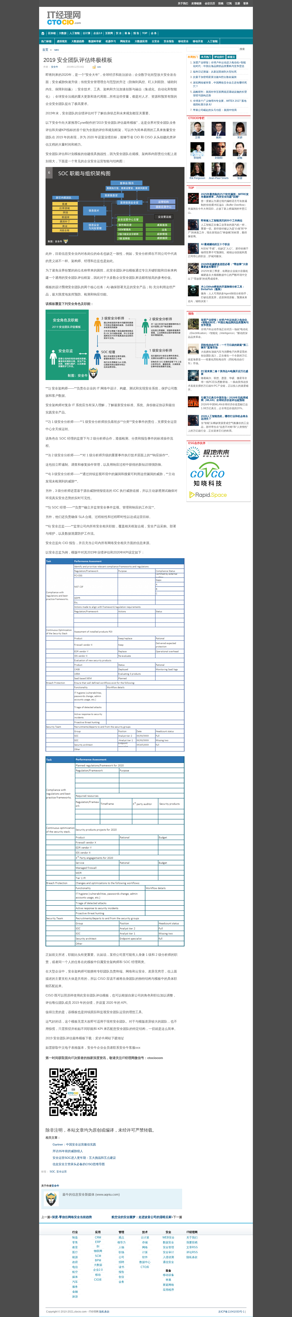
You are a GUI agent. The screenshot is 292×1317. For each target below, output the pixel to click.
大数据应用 (141, 41)
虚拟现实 (62, 41)
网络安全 (125, 41)
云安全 (155, 41)
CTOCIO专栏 (196, 118)
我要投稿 (192, 1242)
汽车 (75, 1281)
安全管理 (168, 1247)
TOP (190, 187)
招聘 (121, 1262)
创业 (121, 1276)
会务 (121, 1281)
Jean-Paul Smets (219, 178)
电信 (75, 1267)
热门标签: (46, 41)
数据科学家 (94, 41)
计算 (145, 1252)
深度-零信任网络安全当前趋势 (72, 1217)
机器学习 (111, 41)
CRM (98, 1237)
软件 (145, 1257)
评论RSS (192, 1252)
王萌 (197, 137)
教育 (75, 1247)
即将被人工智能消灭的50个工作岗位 (221, 220)
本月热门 (206, 56)
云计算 (145, 1237)
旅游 (75, 1296)
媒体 (75, 1276)
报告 (190, 313)
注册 (237, 3)
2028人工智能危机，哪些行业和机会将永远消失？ (224, 417)
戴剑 (218, 137)
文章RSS (192, 1247)
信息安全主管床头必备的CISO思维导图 (79, 1164)
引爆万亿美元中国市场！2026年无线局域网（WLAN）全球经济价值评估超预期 (224, 399)
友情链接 (196, 3)
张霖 (239, 178)
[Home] (43, 33)
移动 (98, 1274)
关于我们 (183, 3)
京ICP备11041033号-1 (231, 1311)
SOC (52, 1171)
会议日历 (210, 3)
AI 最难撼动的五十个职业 (215, 244)
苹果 (168, 1279)
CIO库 (98, 1279)
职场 (121, 1252)
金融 (75, 1291)
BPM (98, 1260)
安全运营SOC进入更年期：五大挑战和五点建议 (84, 1157)
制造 (75, 1237)
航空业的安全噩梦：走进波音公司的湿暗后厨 (141, 1217)
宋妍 (239, 137)
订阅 (229, 3)
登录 (245, 3)
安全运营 (61, 1171)
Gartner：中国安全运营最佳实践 (74, 1144)
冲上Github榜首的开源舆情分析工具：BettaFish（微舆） (223, 288)
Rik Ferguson (197, 178)
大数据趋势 (77, 41)
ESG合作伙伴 (196, 443)
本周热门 (193, 56)
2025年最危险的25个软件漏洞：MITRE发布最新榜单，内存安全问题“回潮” (225, 195)
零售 (75, 1242)
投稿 (220, 3)
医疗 (75, 1252)
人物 (121, 1247)
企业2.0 (98, 1269)
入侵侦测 (168, 1257)
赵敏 (239, 157)
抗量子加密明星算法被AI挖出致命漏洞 (214, 77)
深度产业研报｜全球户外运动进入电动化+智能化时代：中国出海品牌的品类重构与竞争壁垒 (225, 322)
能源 (75, 1257)
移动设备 (168, 1275)
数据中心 (144, 1262)
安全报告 (169, 41)
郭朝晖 (197, 157)
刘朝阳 (219, 157)
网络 (145, 1247)
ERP (98, 1242)
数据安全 (168, 1242)
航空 (75, 1272)
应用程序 (168, 1289)
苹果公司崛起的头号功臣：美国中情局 (215, 110)
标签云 (231, 56)
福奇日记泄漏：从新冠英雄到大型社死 (215, 71)
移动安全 (183, 41)
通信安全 (168, 1262)
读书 (121, 1267)
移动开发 (198, 41)
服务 (75, 1286)
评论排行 (219, 56)
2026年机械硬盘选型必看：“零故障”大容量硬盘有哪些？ (224, 265)
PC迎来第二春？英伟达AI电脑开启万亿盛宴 (224, 372)
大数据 (98, 1264)
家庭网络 (168, 1284)
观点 (121, 1237)
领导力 (121, 1242)
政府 (75, 1262)
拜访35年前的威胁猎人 (68, 1151)
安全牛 (54, 67)
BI (98, 1246)
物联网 (98, 1251)
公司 (121, 1257)
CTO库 (145, 1267)
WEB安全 (168, 1237)
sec (56, 49)
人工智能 (212, 41)
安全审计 (168, 1252)
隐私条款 (192, 1257)
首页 (45, 49)
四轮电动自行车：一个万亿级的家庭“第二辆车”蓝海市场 (224, 346)
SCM (98, 1255)
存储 (145, 1242)
